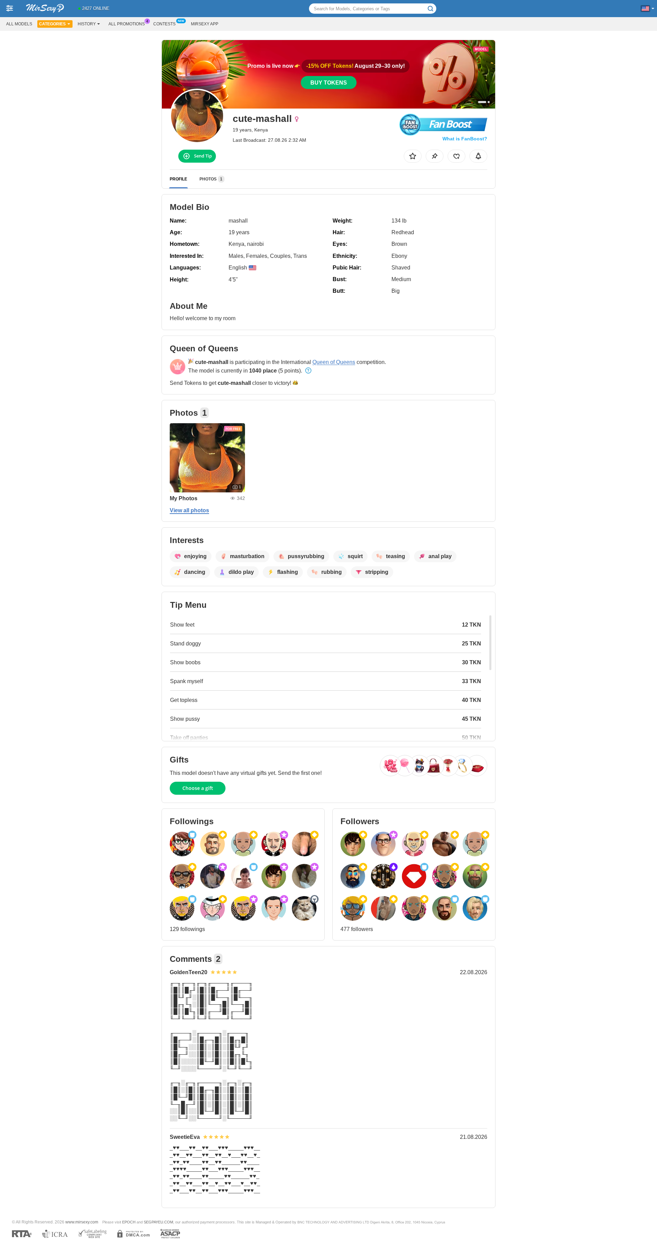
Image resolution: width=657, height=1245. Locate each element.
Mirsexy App (204, 24)
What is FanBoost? (464, 138)
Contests (164, 24)
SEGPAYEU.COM (158, 1222)
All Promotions (126, 24)
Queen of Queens (333, 362)
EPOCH (129, 1222)
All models (19, 24)
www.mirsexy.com (81, 1222)
